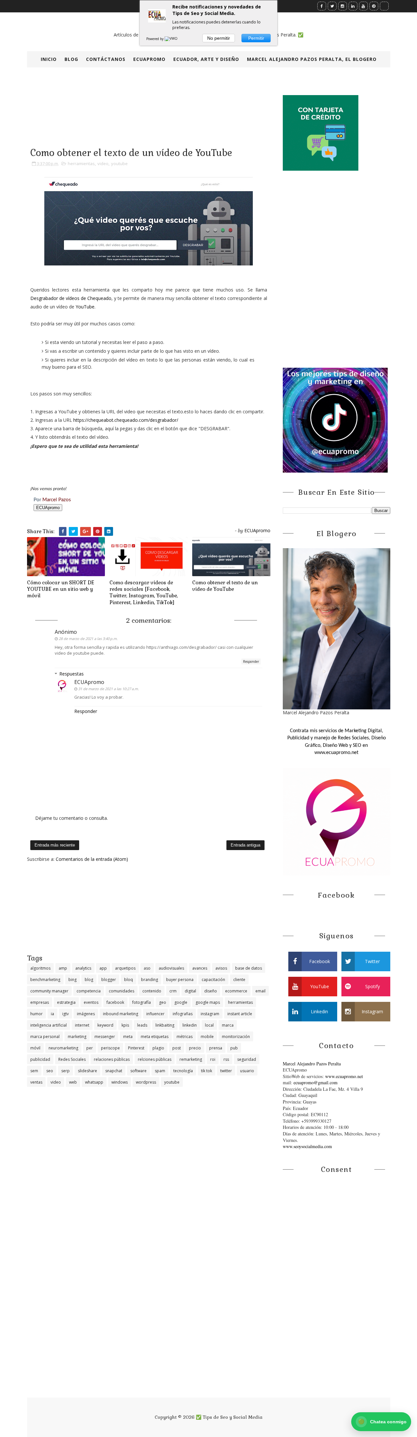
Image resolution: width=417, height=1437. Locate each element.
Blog (71, 59)
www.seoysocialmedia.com (307, 1146)
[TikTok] (384, 6)
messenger (104, 1036)
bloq (128, 979)
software (138, 1071)
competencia (89, 991)
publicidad (40, 1059)
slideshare (87, 1071)
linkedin (189, 1025)
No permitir (218, 38)
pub (234, 1048)
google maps (207, 1002)
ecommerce (236, 991)
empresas (39, 1002)
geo (162, 1002)
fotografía (141, 1002)
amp (63, 968)
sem (34, 1071)
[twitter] (332, 6)
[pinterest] (373, 6)
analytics (83, 968)
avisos (221, 968)
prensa (215, 1048)
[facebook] (321, 6)
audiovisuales (171, 968)
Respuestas (71, 674)
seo (49, 1071)
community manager (49, 991)
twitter (226, 1071)
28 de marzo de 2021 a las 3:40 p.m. (88, 638)
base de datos (248, 968)
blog (89, 979)
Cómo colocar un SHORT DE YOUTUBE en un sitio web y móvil (60, 589)
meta (128, 1036)
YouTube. (85, 307)
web (73, 1082)
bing (72, 979)
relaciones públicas (112, 1059)
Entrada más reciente (55, 845)
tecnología (183, 1071)
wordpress (146, 1082)
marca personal (45, 1036)
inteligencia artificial (48, 1025)
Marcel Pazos (56, 499)
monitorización (236, 1036)
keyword (105, 1025)
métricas (185, 1036)
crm (173, 991)
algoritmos (40, 968)
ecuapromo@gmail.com (316, 1082)
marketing (77, 1036)
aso (147, 968)
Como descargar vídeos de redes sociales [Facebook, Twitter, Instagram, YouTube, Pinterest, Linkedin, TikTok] (143, 592)
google (180, 1002)
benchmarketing (45, 979)
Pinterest (136, 1048)
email (260, 991)
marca (228, 1025)
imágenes (86, 1014)
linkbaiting (164, 1025)
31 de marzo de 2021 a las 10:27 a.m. (108, 688)
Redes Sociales (72, 1059)
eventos (91, 1002)
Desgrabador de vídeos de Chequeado (71, 298)
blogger (108, 979)
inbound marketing (120, 1014)
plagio (158, 1048)
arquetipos (125, 968)
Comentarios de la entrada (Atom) (92, 859)
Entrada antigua (245, 845)
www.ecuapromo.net (344, 1076)
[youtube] (363, 6)
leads (142, 1025)
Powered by (155, 38)
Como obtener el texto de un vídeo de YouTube (225, 585)
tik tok (206, 1071)
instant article (239, 1014)
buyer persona (180, 979)
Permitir (256, 38)
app (103, 968)
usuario (247, 1071)
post (176, 1048)
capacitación (213, 979)
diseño (210, 991)
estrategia (66, 1002)
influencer (155, 1014)
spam (160, 1071)
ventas (36, 1082)
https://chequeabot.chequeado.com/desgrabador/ (125, 420)
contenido (151, 991)
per (89, 1048)
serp (65, 1071)
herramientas (81, 163)
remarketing (191, 1059)
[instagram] (342, 6)
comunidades (121, 991)
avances (199, 968)
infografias (183, 1014)
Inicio (49, 59)
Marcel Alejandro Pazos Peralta (312, 1063)
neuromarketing (63, 1048)
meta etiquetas (154, 1036)
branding (149, 979)
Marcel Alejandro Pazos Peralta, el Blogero (312, 59)
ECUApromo (149, 59)
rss (226, 1059)
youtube (119, 163)
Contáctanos (105, 59)
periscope (110, 1048)
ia (52, 1014)
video (102, 163)
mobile (207, 1036)
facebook (115, 1002)
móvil (35, 1048)
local (209, 1025)
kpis (125, 1025)
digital (190, 991)
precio (195, 1048)
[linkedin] (353, 6)
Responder (251, 661)
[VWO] (171, 38)
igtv (65, 1014)
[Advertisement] (148, 907)
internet (82, 1025)
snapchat (113, 1071)
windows (119, 1082)
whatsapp (94, 1082)
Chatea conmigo (382, 1421)
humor (36, 1014)
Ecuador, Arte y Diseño (206, 59)
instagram (210, 1014)
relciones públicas (154, 1059)
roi (212, 1059)
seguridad (246, 1059)
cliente (239, 979)
